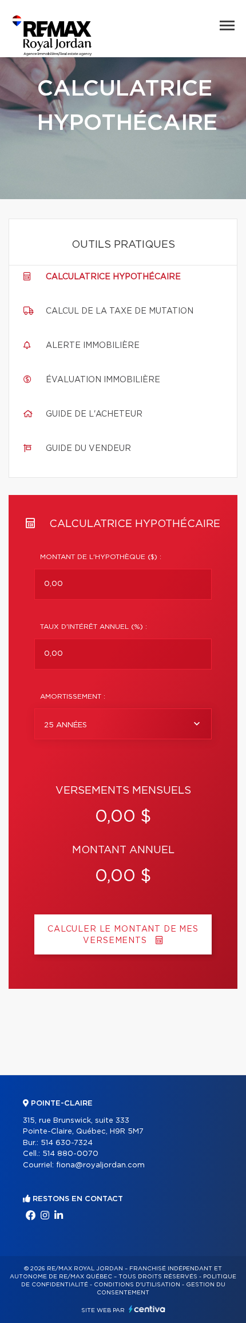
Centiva (147, 1309)
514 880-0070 (70, 1154)
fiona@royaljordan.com (100, 1165)
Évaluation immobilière (103, 380)
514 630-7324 (67, 1143)
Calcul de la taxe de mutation (119, 311)
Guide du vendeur (88, 449)
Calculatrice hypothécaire (113, 277)
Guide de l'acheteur (94, 414)
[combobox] (123, 723)
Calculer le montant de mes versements (123, 935)
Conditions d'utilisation (137, 1285)
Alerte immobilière (93, 346)
